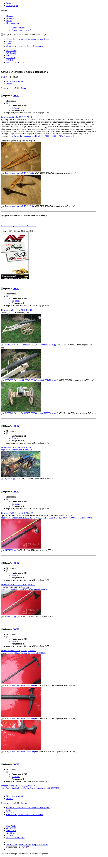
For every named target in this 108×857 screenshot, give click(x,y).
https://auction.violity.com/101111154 (16, 450)
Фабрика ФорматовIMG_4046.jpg (19, 685)
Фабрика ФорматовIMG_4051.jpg (19, 751)
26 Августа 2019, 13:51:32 (18, 584)
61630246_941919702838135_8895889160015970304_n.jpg (30, 413)
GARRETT (11, 53)
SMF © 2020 (25, 844)
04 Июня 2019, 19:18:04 (17, 310)
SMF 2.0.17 (11, 844)
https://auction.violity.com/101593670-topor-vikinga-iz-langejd (27, 589)
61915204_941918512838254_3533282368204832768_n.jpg (30, 345)
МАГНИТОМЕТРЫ (15, 62)
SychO (26, 847)
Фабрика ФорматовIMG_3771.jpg (19, 206)
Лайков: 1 (16, 108)
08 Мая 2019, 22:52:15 (16, 117)
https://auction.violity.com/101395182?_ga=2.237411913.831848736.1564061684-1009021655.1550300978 (46, 518)
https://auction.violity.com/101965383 (30, 653)
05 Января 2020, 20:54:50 (18, 786)
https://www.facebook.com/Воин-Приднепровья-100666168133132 (30, 788)
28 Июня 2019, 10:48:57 (17, 447)
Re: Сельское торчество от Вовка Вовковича (18, 226)
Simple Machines (40, 844)
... (14, 88)
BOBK (4, 77)
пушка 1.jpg (9, 479)
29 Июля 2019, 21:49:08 (17, 513)
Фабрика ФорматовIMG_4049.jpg (19, 718)
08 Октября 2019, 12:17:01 (18, 650)
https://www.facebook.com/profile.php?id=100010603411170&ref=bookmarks (42, 136)
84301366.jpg (10, 550)
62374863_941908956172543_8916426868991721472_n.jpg (30, 380)
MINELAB (11, 55)
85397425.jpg (10, 616)
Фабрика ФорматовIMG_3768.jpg (19, 173)
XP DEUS (10, 58)
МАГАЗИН (11, 50)
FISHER (10, 60)
